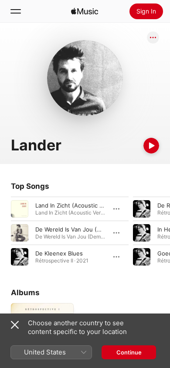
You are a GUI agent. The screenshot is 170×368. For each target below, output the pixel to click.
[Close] (15, 325)
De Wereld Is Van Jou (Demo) (75, 229)
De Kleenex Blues (59, 253)
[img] (84, 11)
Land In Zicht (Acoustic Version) (78, 205)
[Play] (151, 145)
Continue (129, 352)
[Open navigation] (15, 11)
